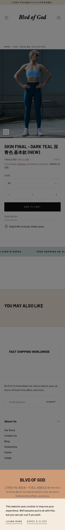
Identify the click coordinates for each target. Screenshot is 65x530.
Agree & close (37, 521)
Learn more (14, 521)
